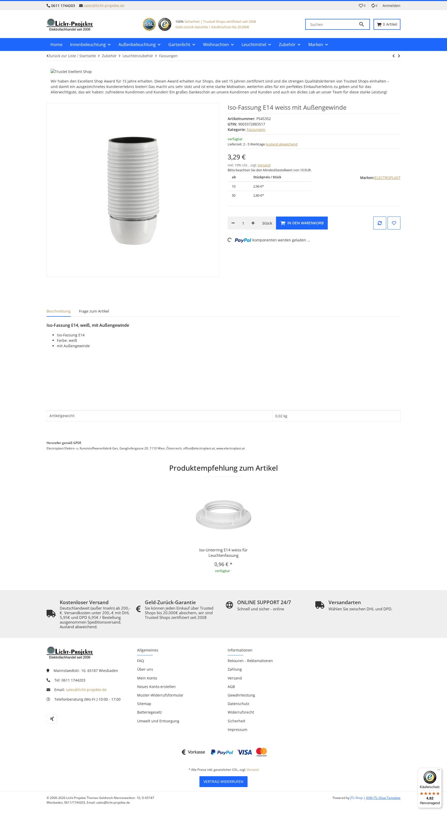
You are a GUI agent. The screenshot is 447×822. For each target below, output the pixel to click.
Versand (264, 165)
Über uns (145, 669)
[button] (362, 6)
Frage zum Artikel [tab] (94, 311)
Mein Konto (147, 678)
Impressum (237, 729)
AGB (231, 686)
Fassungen (256, 129)
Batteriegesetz (149, 712)
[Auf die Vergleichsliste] (379, 223)
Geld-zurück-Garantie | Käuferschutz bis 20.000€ (212, 27)
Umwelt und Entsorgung (158, 721)
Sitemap (144, 703)
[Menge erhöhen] (253, 223)
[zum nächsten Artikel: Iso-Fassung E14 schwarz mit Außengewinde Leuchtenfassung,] (393, 56)
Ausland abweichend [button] (281, 144)
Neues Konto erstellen (156, 686)
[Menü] (439, 771)
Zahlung (235, 669)
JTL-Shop (356, 798)
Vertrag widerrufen (223, 781)
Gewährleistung (241, 695)
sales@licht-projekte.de (104, 5)
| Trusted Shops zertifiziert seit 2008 (228, 21)
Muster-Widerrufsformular (160, 695)
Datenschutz (238, 703)
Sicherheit (192, 21)
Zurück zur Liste (62, 55)
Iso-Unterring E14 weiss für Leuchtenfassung (223, 552)
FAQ (140, 660)
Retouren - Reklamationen (250, 660)
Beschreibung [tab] (59, 311)
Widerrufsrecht (241, 712)
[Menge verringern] (233, 223)
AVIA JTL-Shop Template (383, 798)
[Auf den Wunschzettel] (394, 223)
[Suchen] (364, 24)
